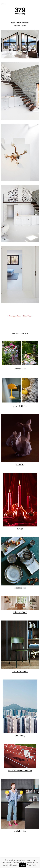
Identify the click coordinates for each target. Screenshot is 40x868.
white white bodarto (20, 23)
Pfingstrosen (20, 369)
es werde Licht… (20, 406)
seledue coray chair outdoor (20, 770)
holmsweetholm (20, 612)
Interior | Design (20, 26)
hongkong (20, 736)
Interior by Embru (20, 671)
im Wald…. (20, 464)
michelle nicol (20, 831)
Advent (20, 529)
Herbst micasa (20, 588)
